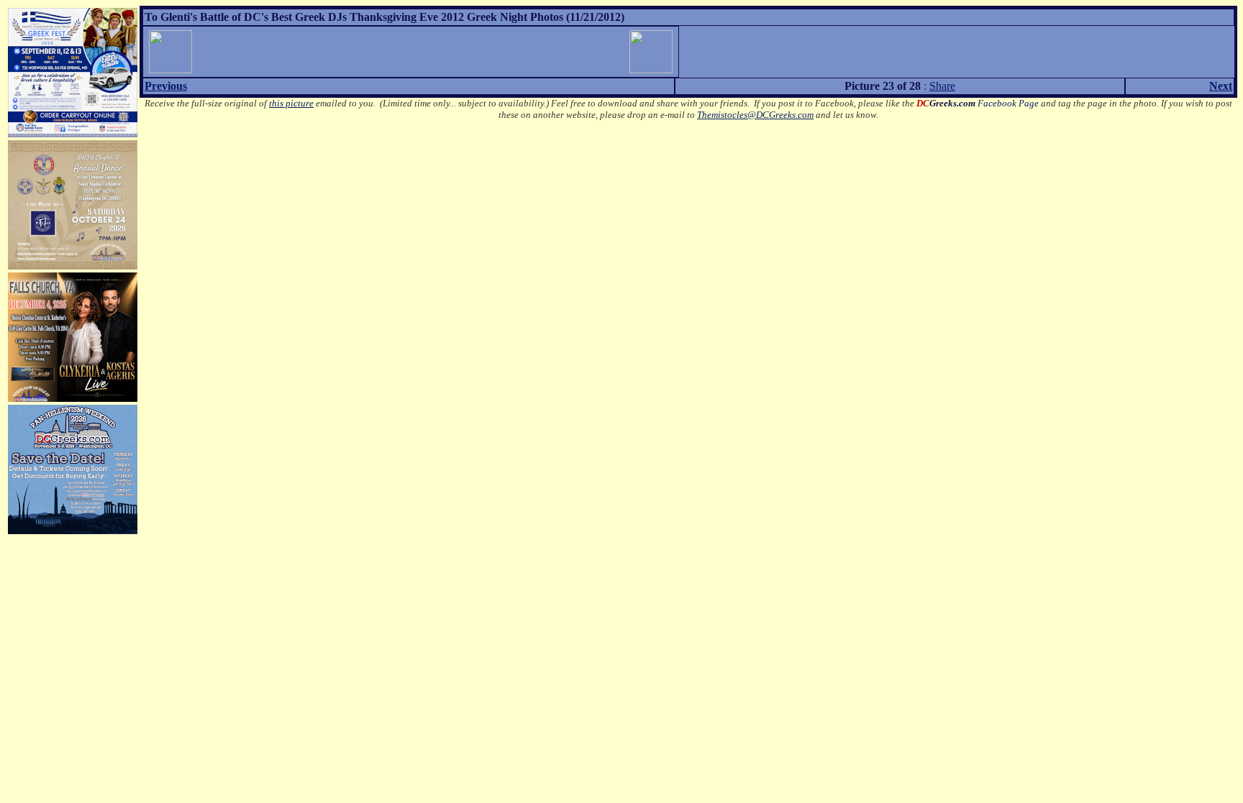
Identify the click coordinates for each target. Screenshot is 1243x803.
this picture (291, 103)
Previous (166, 86)
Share (942, 86)
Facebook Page (977, 103)
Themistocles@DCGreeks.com (755, 114)
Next (1220, 86)
